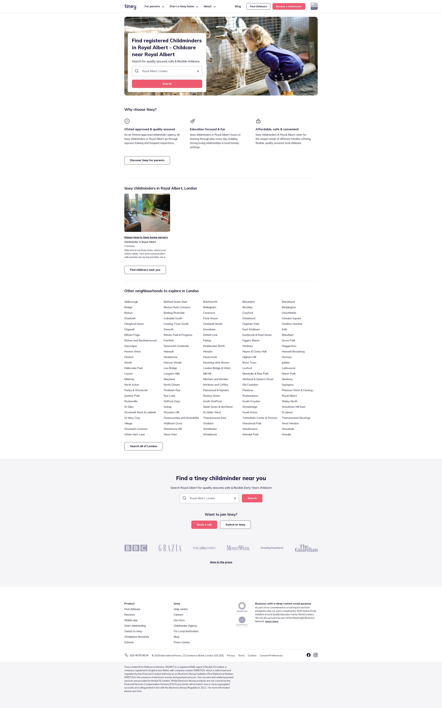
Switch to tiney (235, 524)
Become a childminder (289, 6)
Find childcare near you (145, 269)
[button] (198, 71)
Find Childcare (258, 6)
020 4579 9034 (139, 655)
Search (167, 83)
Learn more (271, 621)
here (139, 691)
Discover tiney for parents (147, 160)
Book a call (204, 524)
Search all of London (143, 446)
